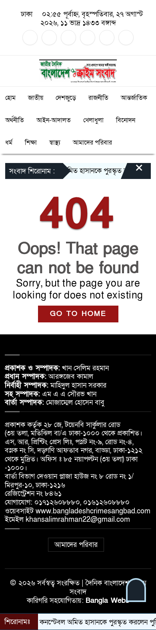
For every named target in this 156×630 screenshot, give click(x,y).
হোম (10, 97)
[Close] (132, 171)
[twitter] (49, 37)
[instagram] (68, 37)
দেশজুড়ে (66, 97)
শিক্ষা (31, 142)
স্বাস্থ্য (54, 142)
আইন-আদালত (53, 120)
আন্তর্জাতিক (134, 97)
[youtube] (106, 37)
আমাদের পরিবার (92, 142)
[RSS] (126, 37)
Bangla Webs (107, 600)
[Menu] (11, 71)
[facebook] (30, 37)
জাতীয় (35, 97)
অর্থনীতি (14, 120)
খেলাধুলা (93, 120)
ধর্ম (8, 142)
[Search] (144, 71)
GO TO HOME (78, 313)
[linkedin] (87, 37)
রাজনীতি (98, 97)
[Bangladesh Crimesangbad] (78, 70)
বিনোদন (125, 120)
